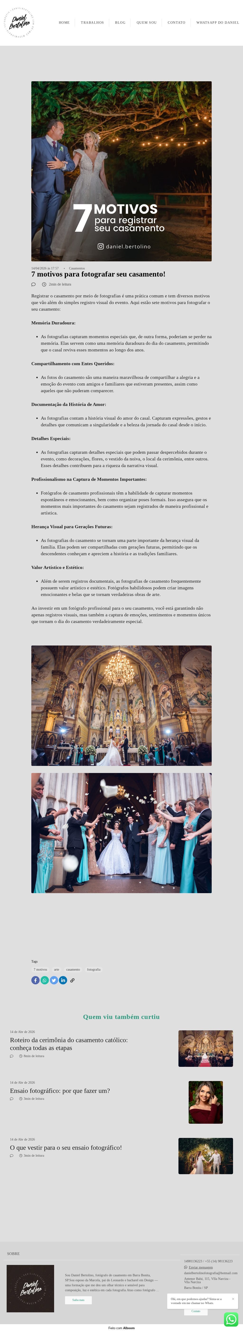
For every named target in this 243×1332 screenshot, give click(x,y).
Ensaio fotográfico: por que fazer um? (60, 1090)
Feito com (121, 1328)
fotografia (93, 969)
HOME (64, 22)
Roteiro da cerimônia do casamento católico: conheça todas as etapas (69, 1044)
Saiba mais (78, 1300)
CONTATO (177, 22)
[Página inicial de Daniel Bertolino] (19, 23)
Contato (196, 1311)
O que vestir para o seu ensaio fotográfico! (66, 1147)
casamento (73, 969)
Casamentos (77, 268)
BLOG (120, 22)
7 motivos (40, 969)
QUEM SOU (147, 22)
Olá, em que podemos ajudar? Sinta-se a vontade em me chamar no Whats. (196, 1301)
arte (56, 969)
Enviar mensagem (201, 1267)
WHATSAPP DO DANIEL (217, 22)
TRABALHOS (92, 22)
